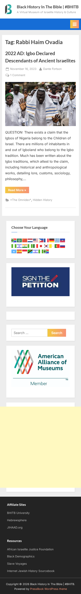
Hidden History (42, 200)
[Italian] (35, 246)
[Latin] (52, 246)
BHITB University (18, 513)
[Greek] (57, 240)
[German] (52, 240)
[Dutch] (30, 240)
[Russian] (62, 246)
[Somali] (14, 251)
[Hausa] (14, 246)
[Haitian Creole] (62, 240)
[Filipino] (41, 240)
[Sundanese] (25, 251)
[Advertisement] (40, 447)
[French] (46, 240)
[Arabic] (19, 240)
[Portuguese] (57, 246)
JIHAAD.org (14, 527)
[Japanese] (41, 246)
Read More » (18, 190)
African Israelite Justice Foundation (30, 549)
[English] (35, 240)
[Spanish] (19, 251)
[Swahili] (30, 251)
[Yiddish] (35, 251)
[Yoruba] (41, 251)
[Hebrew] (19, 246)
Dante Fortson (52, 69)
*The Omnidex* (20, 200)
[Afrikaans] (14, 240)
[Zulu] (46, 251)
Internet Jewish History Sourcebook (30, 571)
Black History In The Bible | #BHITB (48, 6)
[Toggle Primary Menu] (74, 24)
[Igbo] (30, 246)
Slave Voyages (17, 563)
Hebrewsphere (17, 520)
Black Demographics (20, 556)
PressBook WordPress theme (48, 588)
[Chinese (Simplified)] (25, 240)
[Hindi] (25, 246)
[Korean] (46, 246)
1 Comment (17, 75)
